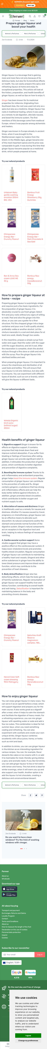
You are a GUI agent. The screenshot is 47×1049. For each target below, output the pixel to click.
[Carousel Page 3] (26, 848)
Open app (31, 5)
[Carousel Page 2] (24, 848)
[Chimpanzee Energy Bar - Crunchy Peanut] (12, 219)
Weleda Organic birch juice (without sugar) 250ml (11, 424)
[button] (9, 888)
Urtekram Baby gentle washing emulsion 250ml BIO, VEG (11, 196)
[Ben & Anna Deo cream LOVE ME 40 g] (12, 261)
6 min (20, 40)
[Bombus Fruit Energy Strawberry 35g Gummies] (35, 177)
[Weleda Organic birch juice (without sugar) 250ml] (12, 405)
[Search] (30, 16)
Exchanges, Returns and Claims (14, 913)
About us (5, 876)
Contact (5, 919)
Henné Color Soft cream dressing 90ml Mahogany (11, 679)
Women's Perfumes (12, 33)
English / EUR (12, 962)
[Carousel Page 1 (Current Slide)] (21, 848)
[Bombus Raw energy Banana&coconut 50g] (35, 662)
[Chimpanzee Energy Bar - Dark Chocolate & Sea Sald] (35, 219)
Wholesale (6, 879)
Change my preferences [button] (28, 1040)
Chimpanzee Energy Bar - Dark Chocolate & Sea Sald (35, 238)
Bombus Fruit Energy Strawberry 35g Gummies (34, 196)
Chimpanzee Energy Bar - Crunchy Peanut (11, 236)
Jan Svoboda (7, 40)
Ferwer (17, 20)
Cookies (5, 938)
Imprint (4, 935)
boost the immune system (25, 478)
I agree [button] (28, 1035)
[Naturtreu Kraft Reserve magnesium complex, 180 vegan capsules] (35, 620)
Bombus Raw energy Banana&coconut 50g (35, 681)
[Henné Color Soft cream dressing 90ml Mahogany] (12, 662)
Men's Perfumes (30, 33)
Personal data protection (11, 932)
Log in (39, 955)
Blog (25, 20)
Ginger (5, 100)
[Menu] (3, 16)
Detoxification (23, 588)
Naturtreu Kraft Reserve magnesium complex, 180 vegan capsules (34, 639)
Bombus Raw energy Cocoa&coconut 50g (34, 279)
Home (32, 20)
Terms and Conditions (10, 921)
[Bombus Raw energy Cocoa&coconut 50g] (35, 261)
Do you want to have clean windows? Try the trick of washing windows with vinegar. (22, 840)
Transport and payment (11, 910)
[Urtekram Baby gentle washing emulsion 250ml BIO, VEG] (12, 177)
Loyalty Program (8, 916)
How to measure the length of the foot (16, 927)
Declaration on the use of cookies (14, 930)
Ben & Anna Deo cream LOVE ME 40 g (11, 278)
